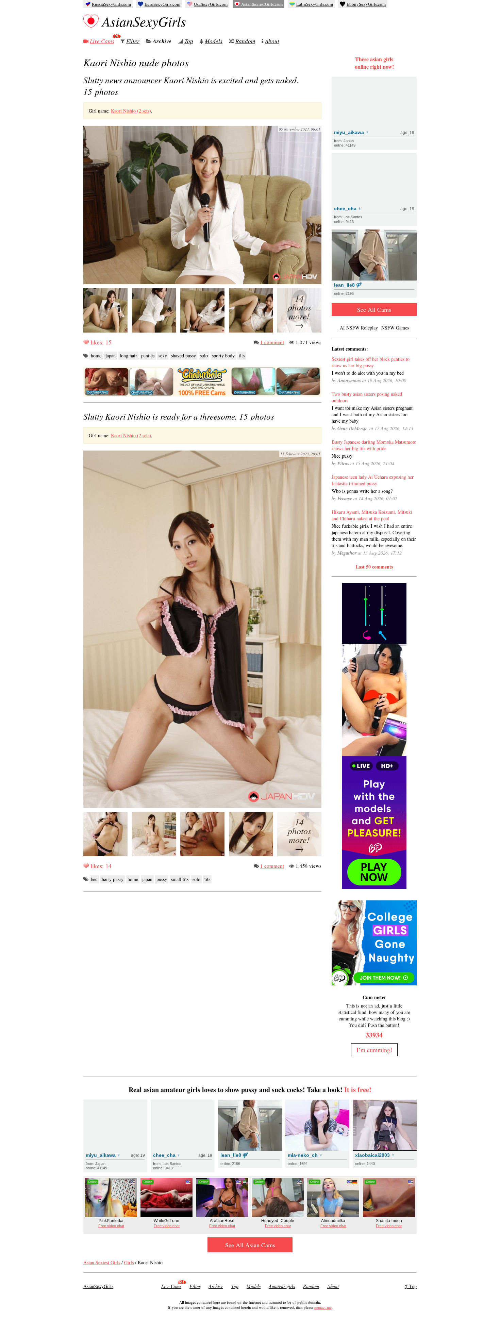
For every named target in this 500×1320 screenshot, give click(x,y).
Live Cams (102, 41)
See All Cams (374, 309)
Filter (132, 41)
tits (242, 355)
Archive (162, 41)
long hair (128, 355)
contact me (323, 1307)
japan (110, 355)
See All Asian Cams (250, 1245)
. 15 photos (178, 416)
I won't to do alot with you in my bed (368, 373)
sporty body (223, 355)
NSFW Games (395, 327)
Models (213, 41)
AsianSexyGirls (144, 21)
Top (188, 41)
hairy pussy (112, 879)
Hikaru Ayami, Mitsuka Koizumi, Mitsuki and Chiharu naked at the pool (372, 515)
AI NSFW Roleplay (359, 327)
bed (94, 879)
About (272, 41)
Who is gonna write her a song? (362, 491)
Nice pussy (342, 456)
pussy (161, 879)
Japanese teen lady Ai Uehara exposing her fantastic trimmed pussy (373, 480)
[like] (86, 342)
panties (147, 355)
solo (204, 355)
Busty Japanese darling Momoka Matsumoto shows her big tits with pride (374, 445)
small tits (179, 879)
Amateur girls (282, 1286)
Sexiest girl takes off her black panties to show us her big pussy (371, 362)
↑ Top (411, 1286)
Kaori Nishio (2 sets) (131, 110)
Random (245, 41)
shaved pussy (183, 355)
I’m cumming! (374, 1050)
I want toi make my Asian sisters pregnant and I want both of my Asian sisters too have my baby (372, 414)
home (96, 355)
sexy (163, 355)
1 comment (272, 342)
